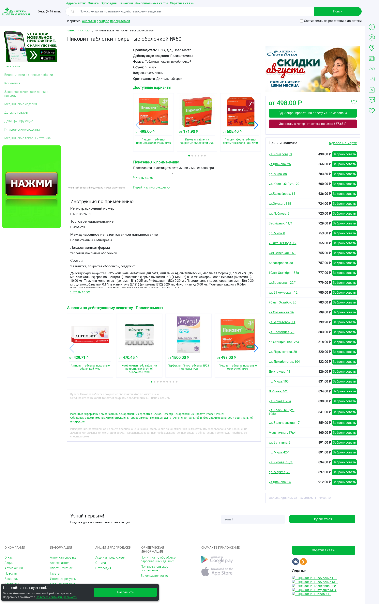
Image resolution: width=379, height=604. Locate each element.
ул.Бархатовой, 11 (282, 322)
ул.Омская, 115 (280, 203)
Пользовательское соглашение (154, 568)
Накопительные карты (151, 3)
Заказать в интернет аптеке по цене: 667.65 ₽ (312, 124)
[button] (189, 155)
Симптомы (308, 498)
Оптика (93, 3)
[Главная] (17, 11)
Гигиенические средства (22, 129)
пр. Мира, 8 (277, 233)
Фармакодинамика (283, 498)
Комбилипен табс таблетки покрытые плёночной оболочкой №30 (139, 369)
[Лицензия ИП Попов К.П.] (311, 594)
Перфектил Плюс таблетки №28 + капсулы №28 (188, 367)
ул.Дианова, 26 (280, 164)
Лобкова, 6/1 (278, 391)
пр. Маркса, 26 (279, 472)
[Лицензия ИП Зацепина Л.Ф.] (314, 586)
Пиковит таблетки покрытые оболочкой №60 (153, 141)
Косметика (12, 83)
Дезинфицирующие (18, 121)
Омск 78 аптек (49, 11)
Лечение (325, 498)
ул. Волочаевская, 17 (284, 423)
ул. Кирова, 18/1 (281, 462)
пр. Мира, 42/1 (279, 452)
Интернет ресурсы (63, 579)
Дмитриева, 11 (279, 371)
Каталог (85, 30)
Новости (11, 573)
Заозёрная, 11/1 (281, 223)
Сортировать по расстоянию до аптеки (333, 21)
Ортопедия (109, 3)
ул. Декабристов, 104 (284, 362)
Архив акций (14, 568)
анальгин (89, 21)
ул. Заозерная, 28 (281, 332)
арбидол (103, 21)
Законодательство (154, 576)
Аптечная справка (63, 557)
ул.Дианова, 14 (280, 482)
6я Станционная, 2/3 (284, 342)
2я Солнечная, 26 (281, 312)
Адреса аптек (76, 3)
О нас (9, 557)
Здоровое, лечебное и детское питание (26, 93)
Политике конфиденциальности (56, 597)
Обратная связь (182, 3)
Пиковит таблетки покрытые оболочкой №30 (197, 141)
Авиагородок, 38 (281, 263)
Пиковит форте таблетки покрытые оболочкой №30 (240, 141)
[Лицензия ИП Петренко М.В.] (314, 590)
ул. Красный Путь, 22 (284, 184)
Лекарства (12, 66)
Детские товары (16, 112)
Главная (71, 30)
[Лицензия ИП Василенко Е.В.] (314, 578)
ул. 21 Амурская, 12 (283, 292)
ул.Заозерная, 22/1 (283, 283)
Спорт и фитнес (61, 568)
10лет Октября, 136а (284, 273)
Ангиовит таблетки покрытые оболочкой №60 (90, 367)
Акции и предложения (111, 557)
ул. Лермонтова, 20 (283, 352)
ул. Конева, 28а (280, 401)
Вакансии (126, 3)
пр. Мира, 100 (279, 381)
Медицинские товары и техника (27, 138)
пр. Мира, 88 (278, 174)
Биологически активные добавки (28, 75)
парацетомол (120, 21)
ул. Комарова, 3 (280, 154)
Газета (55, 573)
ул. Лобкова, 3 (279, 213)
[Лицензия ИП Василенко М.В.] (315, 582)
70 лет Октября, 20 (282, 302)
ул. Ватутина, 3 (280, 442)
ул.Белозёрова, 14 (282, 194)
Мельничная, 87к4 (282, 432)
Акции (9, 563)
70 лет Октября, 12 (282, 243)
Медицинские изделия (20, 104)
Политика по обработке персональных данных (158, 559)
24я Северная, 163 (282, 253)
